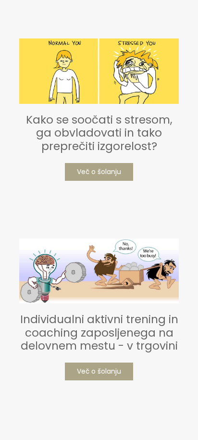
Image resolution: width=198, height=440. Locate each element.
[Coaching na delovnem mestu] (99, 271)
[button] (99, 172)
